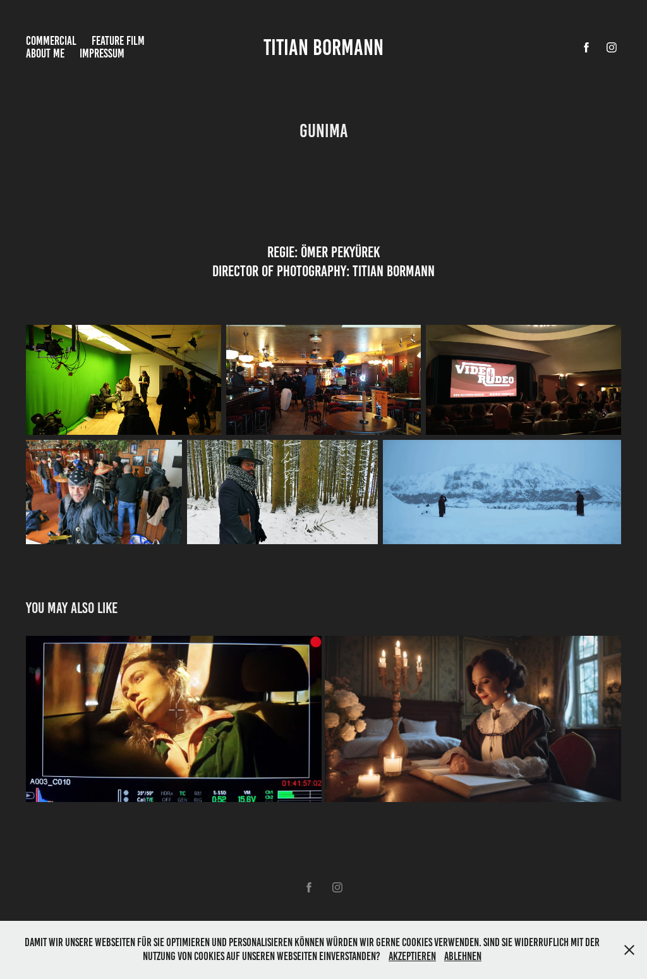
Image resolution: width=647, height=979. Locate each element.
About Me (45, 53)
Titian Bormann (323, 47)
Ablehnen (462, 956)
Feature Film (118, 40)
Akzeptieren (412, 956)
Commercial (51, 40)
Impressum (102, 53)
